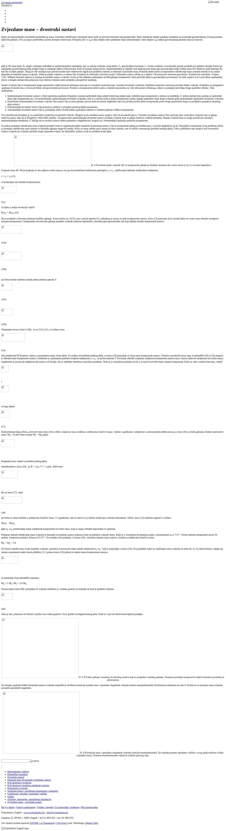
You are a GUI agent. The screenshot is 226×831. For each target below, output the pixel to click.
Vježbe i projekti (45, 807)
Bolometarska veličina (18, 771)
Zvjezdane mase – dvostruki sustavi (24, 802)
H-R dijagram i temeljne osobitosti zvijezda (28, 785)
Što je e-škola (7, 807)
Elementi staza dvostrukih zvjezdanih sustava (29, 780)
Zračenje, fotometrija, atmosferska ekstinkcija (29, 799)
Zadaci (10, 796)
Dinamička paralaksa (17, 774)
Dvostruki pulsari (15, 777)
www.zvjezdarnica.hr (34, 812)
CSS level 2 (62, 823)
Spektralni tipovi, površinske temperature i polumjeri (32, 791)
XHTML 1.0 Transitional (42, 823)
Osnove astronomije (25, 807)
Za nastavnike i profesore (67, 807)
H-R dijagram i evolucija (19, 782)
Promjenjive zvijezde (17, 788)
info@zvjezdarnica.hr (57, 812)
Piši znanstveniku (89, 807)
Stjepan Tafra (91, 823)
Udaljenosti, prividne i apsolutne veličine (27, 793)
